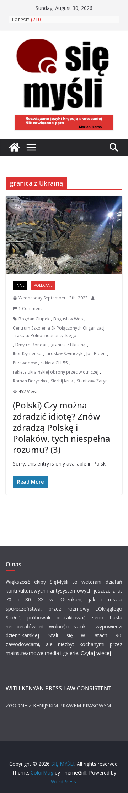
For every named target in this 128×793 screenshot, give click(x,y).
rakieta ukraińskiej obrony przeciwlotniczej (55, 372)
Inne (20, 285)
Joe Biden (96, 354)
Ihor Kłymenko (27, 354)
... (98, 298)
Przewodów (25, 363)
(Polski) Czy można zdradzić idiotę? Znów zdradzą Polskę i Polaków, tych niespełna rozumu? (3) (61, 427)
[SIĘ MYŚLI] (14, 147)
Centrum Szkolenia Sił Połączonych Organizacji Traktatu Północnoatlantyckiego (59, 332)
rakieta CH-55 (54, 363)
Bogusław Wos (68, 319)
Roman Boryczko (30, 381)
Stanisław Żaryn (92, 381)
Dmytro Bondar (31, 345)
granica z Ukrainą (68, 345)
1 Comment (30, 308)
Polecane (43, 285)
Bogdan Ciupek (33, 319)
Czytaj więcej (96, 653)
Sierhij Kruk (62, 381)
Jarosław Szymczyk (64, 354)
